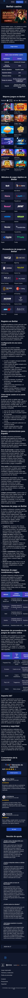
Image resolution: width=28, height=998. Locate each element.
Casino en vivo (11, 100)
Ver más (14, 829)
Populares (3, 100)
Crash (16, 100)
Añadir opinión (14, 772)
